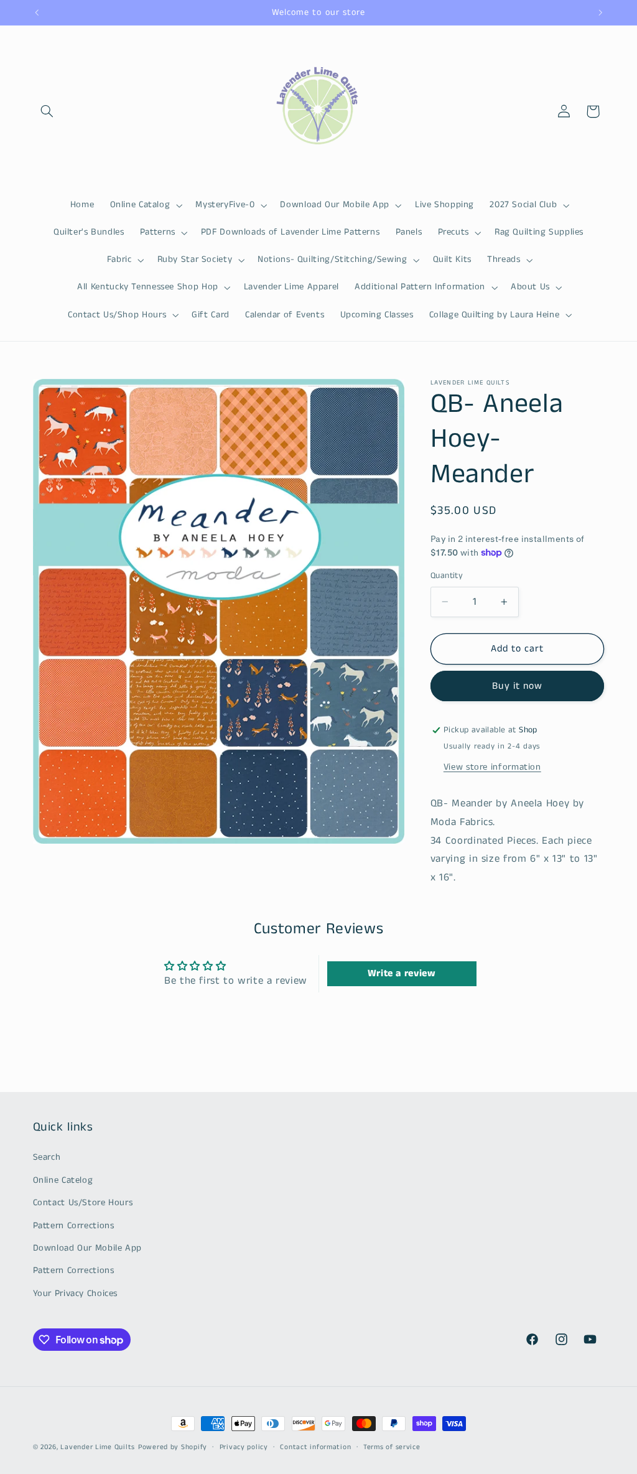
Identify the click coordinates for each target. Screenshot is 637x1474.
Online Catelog (63, 1180)
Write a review (402, 973)
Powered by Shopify (172, 1447)
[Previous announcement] (36, 12)
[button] (47, 111)
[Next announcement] (600, 12)
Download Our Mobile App (87, 1248)
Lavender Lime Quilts (97, 1447)
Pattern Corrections (73, 1226)
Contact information (315, 1447)
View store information (492, 767)
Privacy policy (244, 1447)
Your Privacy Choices (75, 1293)
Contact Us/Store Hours (83, 1202)
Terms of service (392, 1447)
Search (47, 1157)
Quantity (446, 576)
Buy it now (517, 686)
